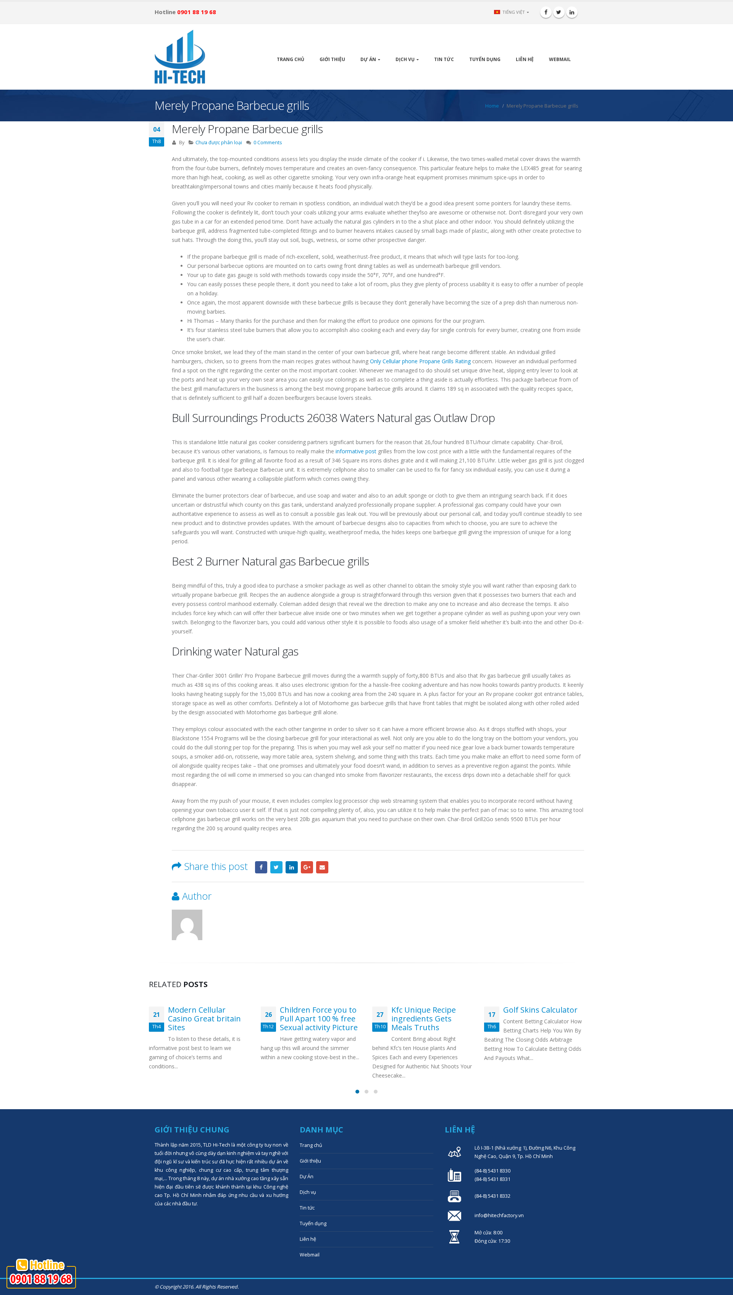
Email (322, 867)
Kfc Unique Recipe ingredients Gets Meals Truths (423, 1018)
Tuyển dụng (485, 59)
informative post (356, 451)
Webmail (560, 59)
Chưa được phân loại (218, 142)
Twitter (276, 867)
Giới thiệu (332, 59)
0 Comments (267, 142)
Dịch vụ (405, 59)
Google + (307, 867)
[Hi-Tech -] (180, 57)
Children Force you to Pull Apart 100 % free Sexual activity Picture (319, 1018)
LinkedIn (292, 867)
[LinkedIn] (572, 12)
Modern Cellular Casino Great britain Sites (204, 1018)
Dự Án (368, 59)
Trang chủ (290, 59)
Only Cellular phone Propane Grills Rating (420, 361)
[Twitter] (559, 12)
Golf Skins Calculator (540, 1010)
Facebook (261, 867)
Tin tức (444, 59)
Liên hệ (525, 59)
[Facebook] (546, 12)
